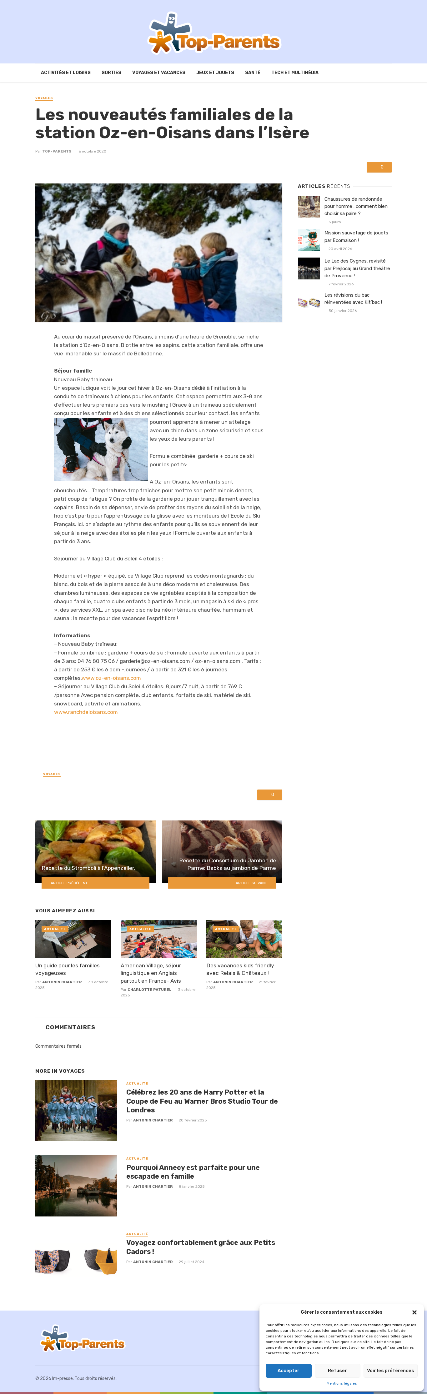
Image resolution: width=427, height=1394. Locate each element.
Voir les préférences (390, 1370)
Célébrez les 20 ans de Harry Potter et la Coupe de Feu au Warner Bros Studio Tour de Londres (202, 1101)
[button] (414, 1312)
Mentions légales (342, 1383)
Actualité (55, 929)
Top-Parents (57, 151)
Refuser (337, 1370)
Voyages (44, 98)
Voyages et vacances (158, 72)
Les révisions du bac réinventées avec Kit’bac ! (353, 298)
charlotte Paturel (150, 989)
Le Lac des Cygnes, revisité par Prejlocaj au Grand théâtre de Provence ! (357, 268)
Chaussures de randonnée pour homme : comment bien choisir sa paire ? (356, 206)
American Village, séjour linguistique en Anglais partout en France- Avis (151, 973)
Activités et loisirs (66, 72)
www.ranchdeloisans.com (86, 712)
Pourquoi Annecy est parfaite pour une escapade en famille (193, 1172)
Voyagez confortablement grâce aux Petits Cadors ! (200, 1247)
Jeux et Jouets (215, 72)
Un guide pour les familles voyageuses (67, 969)
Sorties (111, 72)
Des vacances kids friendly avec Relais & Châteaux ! (240, 969)
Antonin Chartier (62, 982)
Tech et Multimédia (295, 72)
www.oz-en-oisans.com (111, 678)
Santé (252, 72)
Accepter (288, 1370)
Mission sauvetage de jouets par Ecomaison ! (356, 236)
